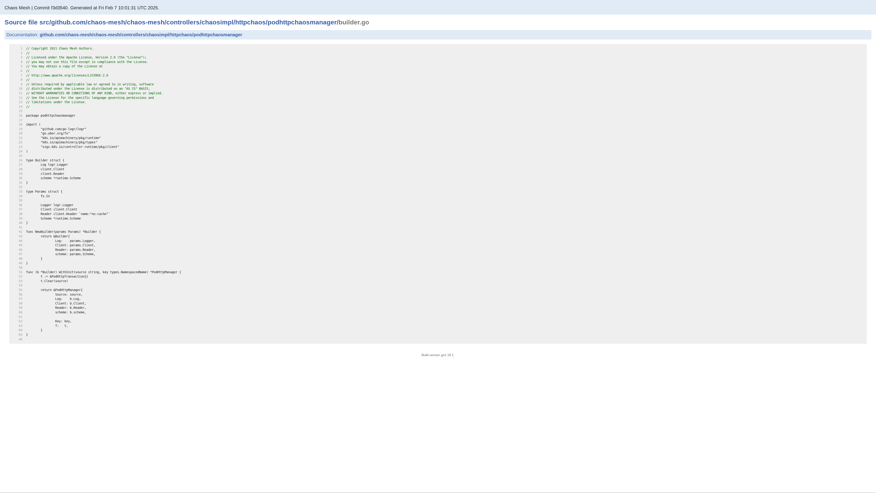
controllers (183, 22)
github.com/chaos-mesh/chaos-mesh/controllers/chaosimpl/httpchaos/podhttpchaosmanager (141, 34)
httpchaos (250, 22)
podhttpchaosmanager (302, 22)
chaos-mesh (106, 22)
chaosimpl (217, 22)
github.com (68, 22)
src (44, 22)
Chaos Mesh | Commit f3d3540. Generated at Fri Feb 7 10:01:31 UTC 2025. (82, 7)
